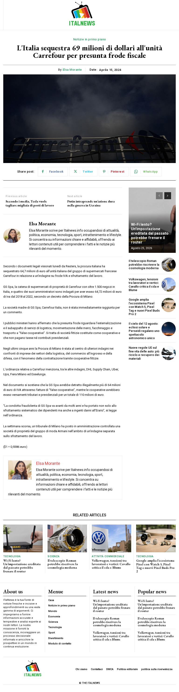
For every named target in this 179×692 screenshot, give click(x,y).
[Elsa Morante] (14, 235)
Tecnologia (12, 556)
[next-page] (167, 195)
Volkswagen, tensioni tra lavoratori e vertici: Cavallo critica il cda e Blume (144, 285)
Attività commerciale (108, 556)
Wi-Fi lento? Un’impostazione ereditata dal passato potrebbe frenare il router (150, 233)
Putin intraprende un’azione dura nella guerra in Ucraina (91, 203)
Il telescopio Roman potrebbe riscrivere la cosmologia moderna (144, 264)
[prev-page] (159, 195)
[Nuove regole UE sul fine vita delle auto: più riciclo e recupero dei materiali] (169, 353)
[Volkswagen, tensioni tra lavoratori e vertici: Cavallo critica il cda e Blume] (169, 285)
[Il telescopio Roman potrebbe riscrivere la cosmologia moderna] (169, 264)
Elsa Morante (72, 69)
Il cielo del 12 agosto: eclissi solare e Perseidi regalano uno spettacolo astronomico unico (144, 331)
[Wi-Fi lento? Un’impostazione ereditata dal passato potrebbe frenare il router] (23, 538)
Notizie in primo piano (89, 39)
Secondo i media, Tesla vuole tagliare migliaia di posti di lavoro (30, 203)
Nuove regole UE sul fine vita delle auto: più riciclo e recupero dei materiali (144, 353)
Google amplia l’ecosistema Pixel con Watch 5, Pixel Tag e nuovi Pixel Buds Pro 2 (144, 307)
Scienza (54, 556)
